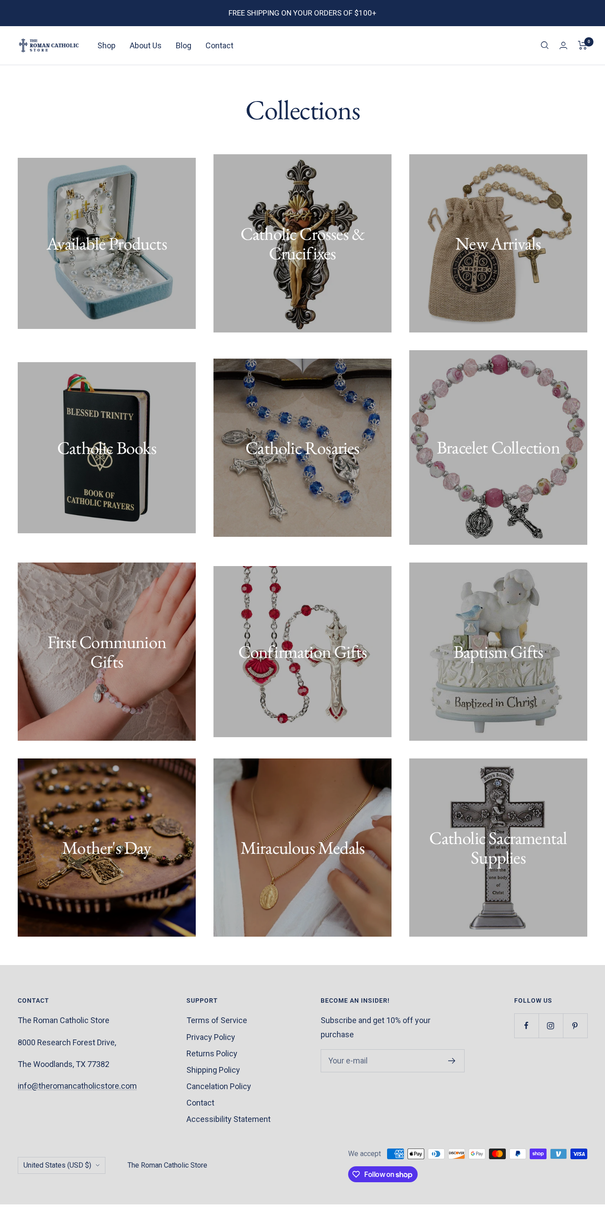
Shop (106, 45)
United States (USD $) (57, 1165)
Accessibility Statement (228, 1119)
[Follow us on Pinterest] (575, 1025)
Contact (219, 45)
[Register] (452, 1061)
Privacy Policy (210, 1037)
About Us (146, 45)
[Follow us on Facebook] (526, 1025)
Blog (183, 45)
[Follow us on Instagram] (551, 1025)
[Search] (545, 45)
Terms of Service (216, 1020)
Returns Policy (211, 1053)
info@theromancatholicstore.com (77, 1085)
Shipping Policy (213, 1070)
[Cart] (582, 45)
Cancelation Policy (218, 1086)
